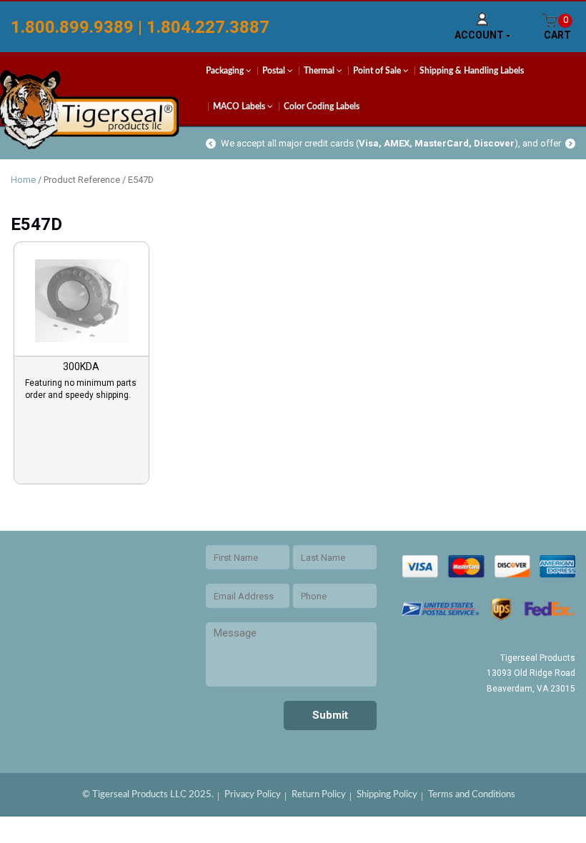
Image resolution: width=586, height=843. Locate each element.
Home (23, 179)
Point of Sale (378, 70)
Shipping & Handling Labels (471, 70)
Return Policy (319, 794)
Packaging (226, 70)
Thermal (320, 70)
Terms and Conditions (471, 794)
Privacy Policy (252, 794)
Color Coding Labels (321, 106)
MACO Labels (240, 106)
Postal (274, 70)
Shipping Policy (387, 794)
